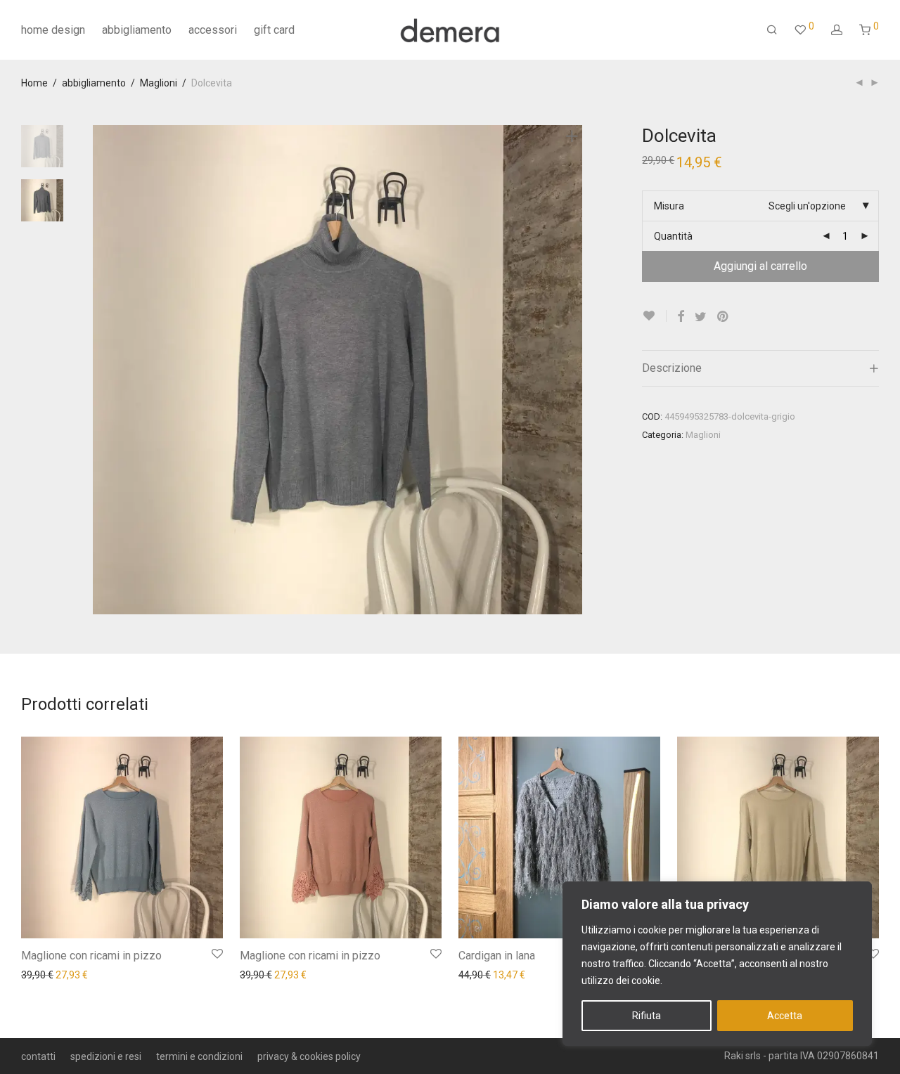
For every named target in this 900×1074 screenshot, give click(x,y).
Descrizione (672, 368)
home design (53, 30)
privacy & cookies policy (309, 1056)
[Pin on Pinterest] (723, 317)
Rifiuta (646, 1015)
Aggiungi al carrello (760, 266)
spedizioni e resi (105, 1056)
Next (574, 370)
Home (34, 83)
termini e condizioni (199, 1056)
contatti (38, 1056)
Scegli (27, 974)
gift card (274, 30)
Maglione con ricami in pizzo (91, 955)
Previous (101, 370)
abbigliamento (137, 30)
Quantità (673, 236)
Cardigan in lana (496, 955)
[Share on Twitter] (701, 317)
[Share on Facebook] (680, 317)
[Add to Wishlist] (654, 316)
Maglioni (158, 83)
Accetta (784, 1015)
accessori (212, 30)
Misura (669, 206)
